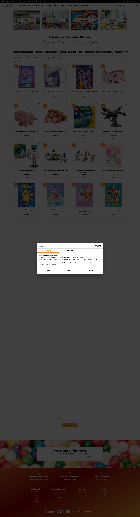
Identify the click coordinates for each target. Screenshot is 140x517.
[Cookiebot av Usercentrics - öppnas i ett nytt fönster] (94, 246)
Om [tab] (92, 250)
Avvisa (49, 270)
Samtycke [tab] (48, 250)
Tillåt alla (91, 270)
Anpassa (69, 270)
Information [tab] (70, 250)
